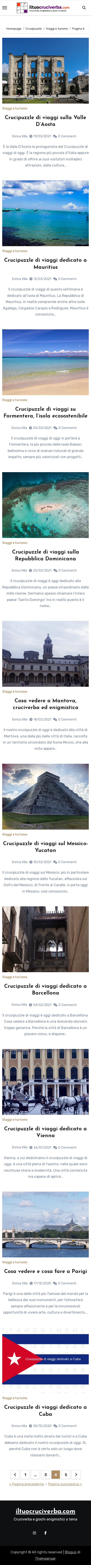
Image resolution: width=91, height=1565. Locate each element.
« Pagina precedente (26, 1484)
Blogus (70, 1552)
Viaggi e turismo (14, 108)
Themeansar (45, 1558)
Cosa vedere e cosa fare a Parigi (45, 1271)
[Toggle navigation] (4, 7)
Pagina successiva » (65, 1484)
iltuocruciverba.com (45, 1511)
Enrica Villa (19, 136)
